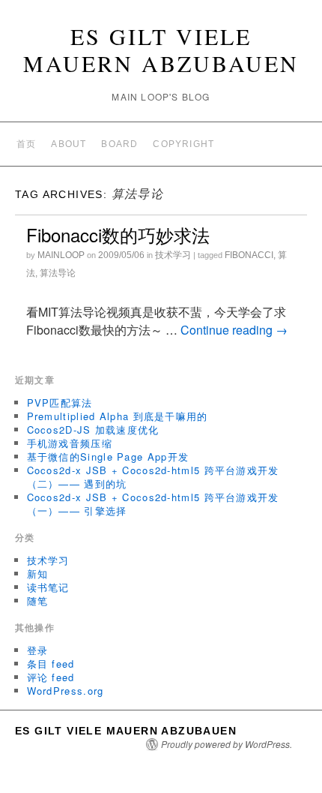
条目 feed (51, 663)
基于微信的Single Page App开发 (108, 456)
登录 (38, 650)
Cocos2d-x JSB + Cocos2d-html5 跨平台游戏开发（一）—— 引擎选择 (153, 504)
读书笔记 (48, 587)
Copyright (183, 144)
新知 (38, 573)
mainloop (61, 255)
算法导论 (58, 273)
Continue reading (234, 329)
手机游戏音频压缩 (69, 443)
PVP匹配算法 (60, 402)
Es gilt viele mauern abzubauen (161, 49)
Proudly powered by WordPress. (226, 744)
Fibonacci (249, 255)
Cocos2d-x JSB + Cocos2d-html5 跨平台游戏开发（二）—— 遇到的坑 (153, 477)
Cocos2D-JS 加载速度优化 (93, 429)
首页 (26, 144)
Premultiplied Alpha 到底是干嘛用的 (117, 416)
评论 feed (51, 677)
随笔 (38, 600)
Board (119, 144)
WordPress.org (65, 690)
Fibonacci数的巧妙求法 (118, 234)
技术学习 (173, 255)
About (68, 144)
